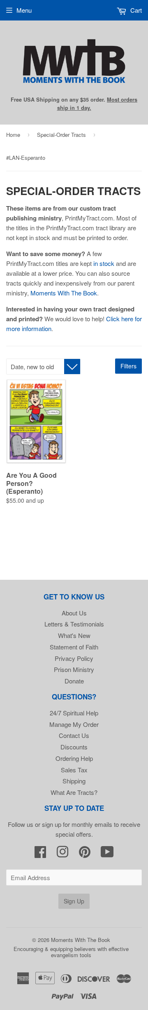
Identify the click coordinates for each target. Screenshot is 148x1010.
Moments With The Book (63, 292)
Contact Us (74, 735)
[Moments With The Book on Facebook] (40, 854)
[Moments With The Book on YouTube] (107, 854)
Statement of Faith (74, 646)
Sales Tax (74, 769)
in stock (103, 263)
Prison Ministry (74, 669)
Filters (128, 366)
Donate (74, 680)
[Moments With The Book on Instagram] (62, 854)
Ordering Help (74, 758)
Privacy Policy (74, 658)
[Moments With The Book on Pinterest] (85, 854)
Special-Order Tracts (61, 134)
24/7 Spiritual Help (74, 712)
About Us (74, 612)
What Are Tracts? (74, 792)
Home (13, 134)
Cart (135, 10)
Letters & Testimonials (74, 624)
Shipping (74, 780)
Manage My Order (74, 724)
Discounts (74, 746)
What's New (74, 635)
